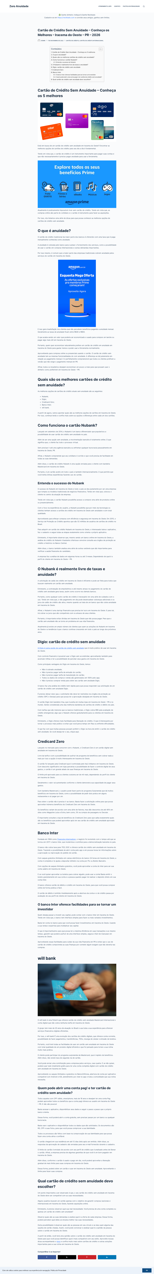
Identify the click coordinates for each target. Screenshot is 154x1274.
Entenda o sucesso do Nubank (66, 62)
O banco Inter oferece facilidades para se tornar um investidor (76, 75)
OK (147, 1270)
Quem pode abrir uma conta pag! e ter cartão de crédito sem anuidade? (79, 77)
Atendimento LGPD (104, 6)
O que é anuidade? (59, 55)
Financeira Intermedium (66, 839)
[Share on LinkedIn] (107, 1257)
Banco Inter (57, 72)
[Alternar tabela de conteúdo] (99, 49)
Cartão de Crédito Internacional (92, 40)
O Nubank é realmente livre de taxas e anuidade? (70, 65)
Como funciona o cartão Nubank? (65, 60)
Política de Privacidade (58, 1270)
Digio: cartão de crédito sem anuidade (66, 67)
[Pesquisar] (144, 6)
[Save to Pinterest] (87, 1257)
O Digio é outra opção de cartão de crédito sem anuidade (61, 648)
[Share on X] (67, 1257)
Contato (117, 6)
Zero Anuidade (18, 6)
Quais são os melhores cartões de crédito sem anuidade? (73, 57)
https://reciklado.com (66, 17)
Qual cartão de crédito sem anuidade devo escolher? (72, 79)
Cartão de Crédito (72, 40)
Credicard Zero (57, 70)
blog (58, 1241)
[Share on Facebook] (47, 1257)
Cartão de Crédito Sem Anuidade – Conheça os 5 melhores (73, 52)
